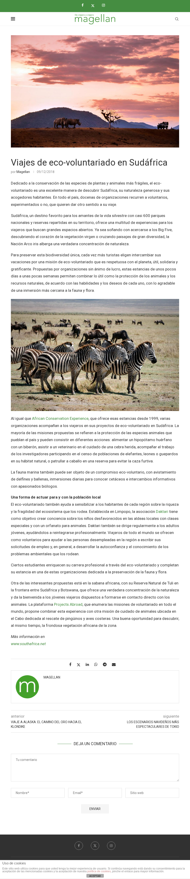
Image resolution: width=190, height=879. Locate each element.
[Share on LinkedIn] (89, 664)
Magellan (23, 172)
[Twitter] (94, 5)
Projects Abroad (68, 604)
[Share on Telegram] (106, 664)
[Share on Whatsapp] (97, 664)
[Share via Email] (115, 664)
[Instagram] (105, 5)
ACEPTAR (95, 876)
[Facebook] (84, 5)
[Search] (176, 19)
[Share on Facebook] (72, 664)
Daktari (162, 511)
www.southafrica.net (28, 643)
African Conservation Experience (60, 418)
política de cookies (99, 871)
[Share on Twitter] (80, 664)
